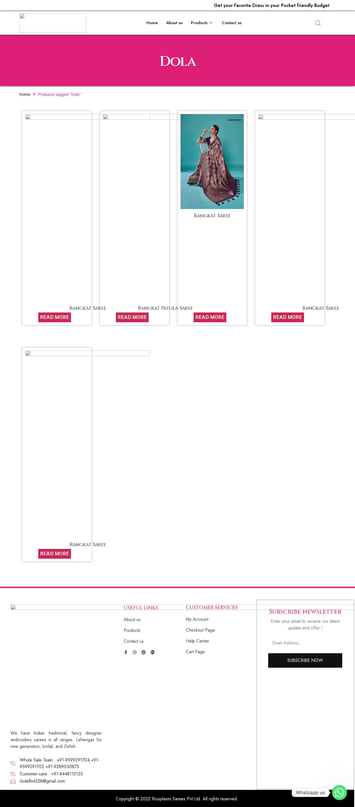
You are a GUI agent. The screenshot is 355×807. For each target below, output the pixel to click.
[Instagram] (135, 652)
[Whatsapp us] (339, 792)
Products (199, 23)
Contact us (232, 23)
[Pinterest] (143, 652)
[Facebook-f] (126, 652)
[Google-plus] (152, 652)
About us (174, 23)
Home (152, 23)
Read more (54, 317)
